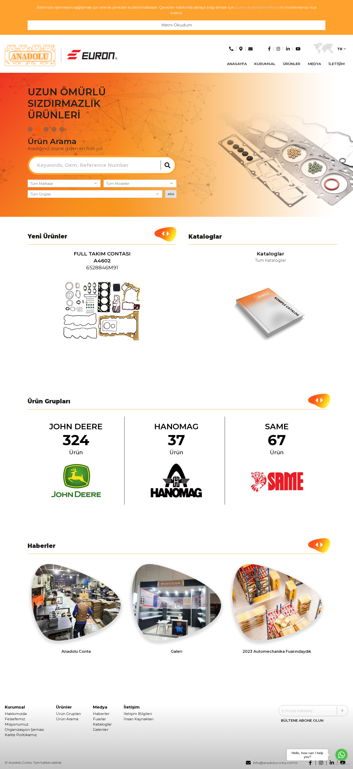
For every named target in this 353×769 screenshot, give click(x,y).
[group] (102, 301)
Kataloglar (102, 724)
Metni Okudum (176, 25)
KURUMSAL (264, 63)
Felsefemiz (15, 719)
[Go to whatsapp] (341, 755)
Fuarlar (99, 719)
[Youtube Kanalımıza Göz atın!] (298, 48)
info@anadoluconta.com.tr (275, 763)
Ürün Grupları (68, 714)
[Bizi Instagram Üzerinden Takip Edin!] (278, 48)
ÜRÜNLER (291, 63)
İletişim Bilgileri (138, 714)
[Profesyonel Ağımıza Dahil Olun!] (288, 48)
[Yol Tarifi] (240, 48)
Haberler (101, 714)
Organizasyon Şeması (24, 729)
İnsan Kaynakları (138, 719)
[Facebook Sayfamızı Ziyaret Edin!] (269, 48)
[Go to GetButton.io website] (341, 764)
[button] (30, 129)
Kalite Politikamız (21, 735)
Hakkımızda (16, 714)
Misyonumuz (16, 724)
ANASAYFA (237, 63)
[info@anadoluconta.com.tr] (250, 48)
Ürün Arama (67, 719)
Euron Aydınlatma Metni (257, 7)
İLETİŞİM (337, 63)
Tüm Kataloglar (263, 260)
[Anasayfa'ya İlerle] (30, 55)
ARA (171, 194)
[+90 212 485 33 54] (231, 48)
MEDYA (314, 63)
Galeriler (100, 729)
